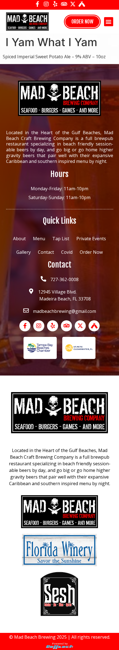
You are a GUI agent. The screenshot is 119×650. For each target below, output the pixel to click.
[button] (108, 21)
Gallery (23, 252)
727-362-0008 (64, 279)
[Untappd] (81, 4)
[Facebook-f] (37, 4)
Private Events (91, 239)
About (19, 239)
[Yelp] (55, 4)
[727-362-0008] (43, 279)
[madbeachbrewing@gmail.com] (26, 310)
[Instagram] (46, 4)
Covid (67, 252)
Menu (39, 239)
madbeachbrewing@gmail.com (64, 311)
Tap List (60, 239)
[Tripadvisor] (64, 4)
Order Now (91, 252)
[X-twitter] (73, 4)
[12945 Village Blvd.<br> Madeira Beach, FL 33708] (31, 291)
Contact (46, 252)
